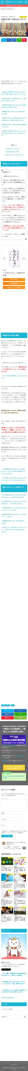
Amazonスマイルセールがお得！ (14, 5)
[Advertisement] (14, 62)
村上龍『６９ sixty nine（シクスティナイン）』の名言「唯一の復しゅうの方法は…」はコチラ (13, 529)
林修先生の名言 (6, 705)
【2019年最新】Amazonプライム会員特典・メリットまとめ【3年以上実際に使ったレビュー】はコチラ (13, 471)
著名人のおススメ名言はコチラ (14, 154)
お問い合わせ (14, 1064)
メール (3, 819)
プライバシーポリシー (6, 1062)
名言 (13, 705)
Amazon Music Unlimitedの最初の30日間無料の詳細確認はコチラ (14, 767)
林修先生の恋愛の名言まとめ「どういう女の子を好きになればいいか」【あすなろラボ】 (13, 133)
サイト (3, 825)
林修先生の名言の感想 (11, 151)
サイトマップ (16, 1062)
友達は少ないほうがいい (12, 148)
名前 (3, 813)
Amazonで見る (14, 279)
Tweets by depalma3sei (7, 997)
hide (15, 145)
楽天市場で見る (14, 283)
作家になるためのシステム (15, 1067)
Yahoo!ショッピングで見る (14, 287)
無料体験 (4, 760)
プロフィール (23, 1062)
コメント (4, 798)
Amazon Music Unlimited (9, 745)
